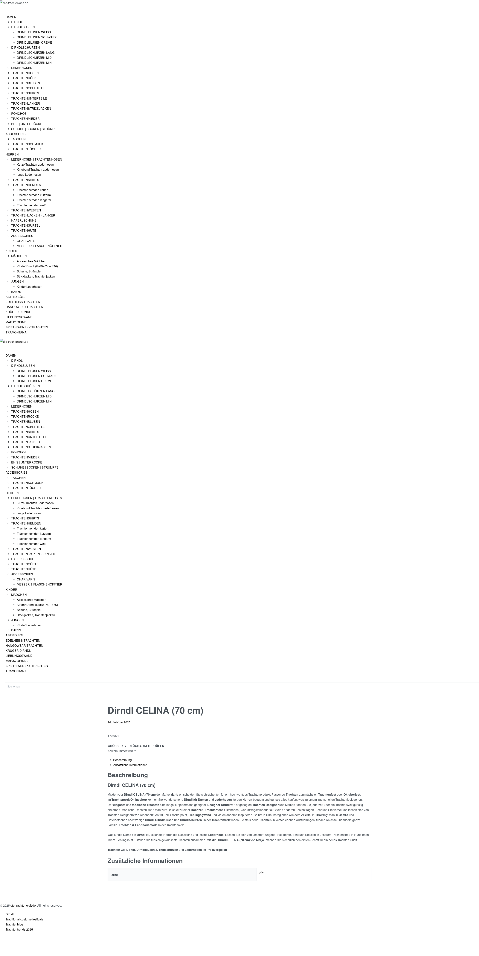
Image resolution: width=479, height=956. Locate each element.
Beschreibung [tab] (122, 760)
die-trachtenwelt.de (23, 905)
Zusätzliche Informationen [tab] (130, 765)
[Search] (8, 680)
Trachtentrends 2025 (19, 929)
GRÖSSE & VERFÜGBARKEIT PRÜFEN (136, 746)
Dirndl (10, 914)
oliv (261, 872)
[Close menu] (1, 347)
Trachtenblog (14, 924)
